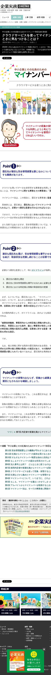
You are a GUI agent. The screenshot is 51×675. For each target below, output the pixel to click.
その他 (28, 631)
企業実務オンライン (6, 22)
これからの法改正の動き (10, 631)
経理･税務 (41, 17)
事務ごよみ (30, 629)
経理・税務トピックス (33, 638)
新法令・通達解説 (7, 629)
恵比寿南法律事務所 (22, 511)
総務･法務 (17, 17)
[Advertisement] (21, 558)
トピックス (5, 634)
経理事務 (29, 640)
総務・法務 (18, 22)
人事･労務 (29, 17)
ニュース (5, 17)
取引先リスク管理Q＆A (34, 636)
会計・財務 (30, 634)
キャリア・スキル (6, 646)
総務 (25, 22)
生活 (26, 646)
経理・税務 (28, 627)
